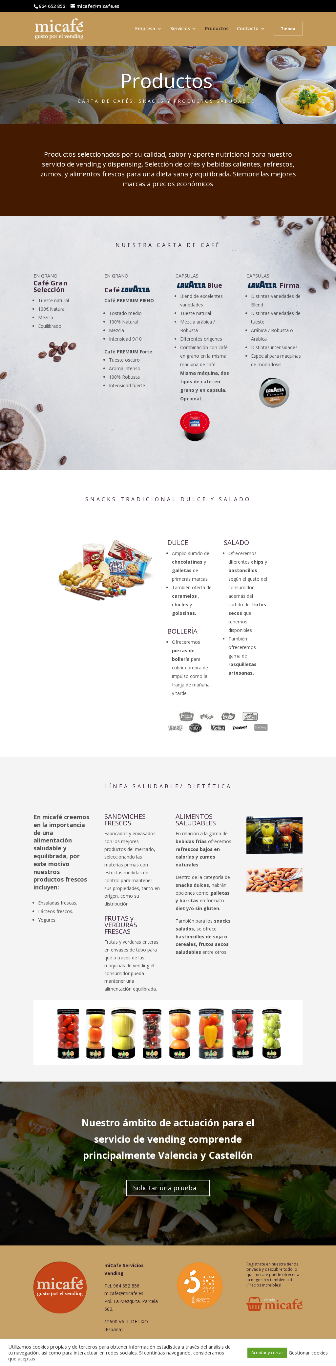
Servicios (180, 29)
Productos (216, 29)
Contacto (248, 29)
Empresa (145, 29)
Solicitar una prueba (164, 1187)
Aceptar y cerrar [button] (267, 1352)
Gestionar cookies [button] (308, 1352)
